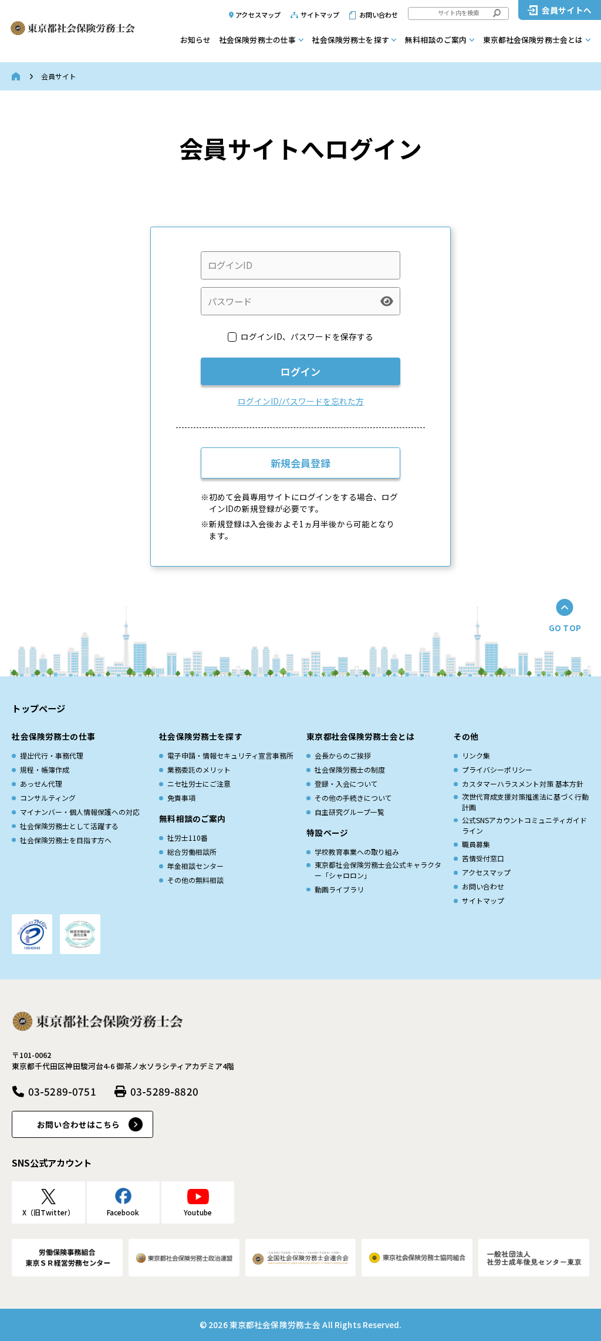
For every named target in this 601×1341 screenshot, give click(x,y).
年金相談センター (195, 866)
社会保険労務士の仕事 (257, 39)
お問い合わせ (379, 14)
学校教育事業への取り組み (357, 852)
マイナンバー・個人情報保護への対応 (80, 812)
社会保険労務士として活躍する (69, 826)
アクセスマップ (258, 14)
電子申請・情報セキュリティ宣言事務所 (230, 755)
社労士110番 (187, 838)
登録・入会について (346, 784)
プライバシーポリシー (497, 769)
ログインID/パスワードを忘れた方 (301, 401)
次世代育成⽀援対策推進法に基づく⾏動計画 (525, 801)
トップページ (38, 708)
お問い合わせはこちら (78, 1124)
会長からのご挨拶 (343, 755)
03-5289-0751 (62, 1091)
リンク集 (476, 755)
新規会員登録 (300, 463)
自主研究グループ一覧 (349, 812)
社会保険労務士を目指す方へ (66, 840)
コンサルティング (48, 798)
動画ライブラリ (339, 889)
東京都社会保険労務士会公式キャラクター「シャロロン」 (378, 870)
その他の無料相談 (195, 880)
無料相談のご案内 (436, 39)
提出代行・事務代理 (51, 755)
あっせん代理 (41, 784)
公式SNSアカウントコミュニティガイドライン (524, 825)
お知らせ (195, 39)
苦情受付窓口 (483, 858)
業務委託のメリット (199, 769)
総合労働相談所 (192, 852)
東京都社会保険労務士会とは (533, 39)
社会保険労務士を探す (350, 39)
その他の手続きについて (353, 798)
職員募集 (476, 844)
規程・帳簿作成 (44, 769)
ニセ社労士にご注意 (199, 784)
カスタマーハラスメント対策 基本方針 (522, 784)
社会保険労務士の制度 (350, 769)
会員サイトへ (567, 10)
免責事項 (181, 798)
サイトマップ (320, 14)
